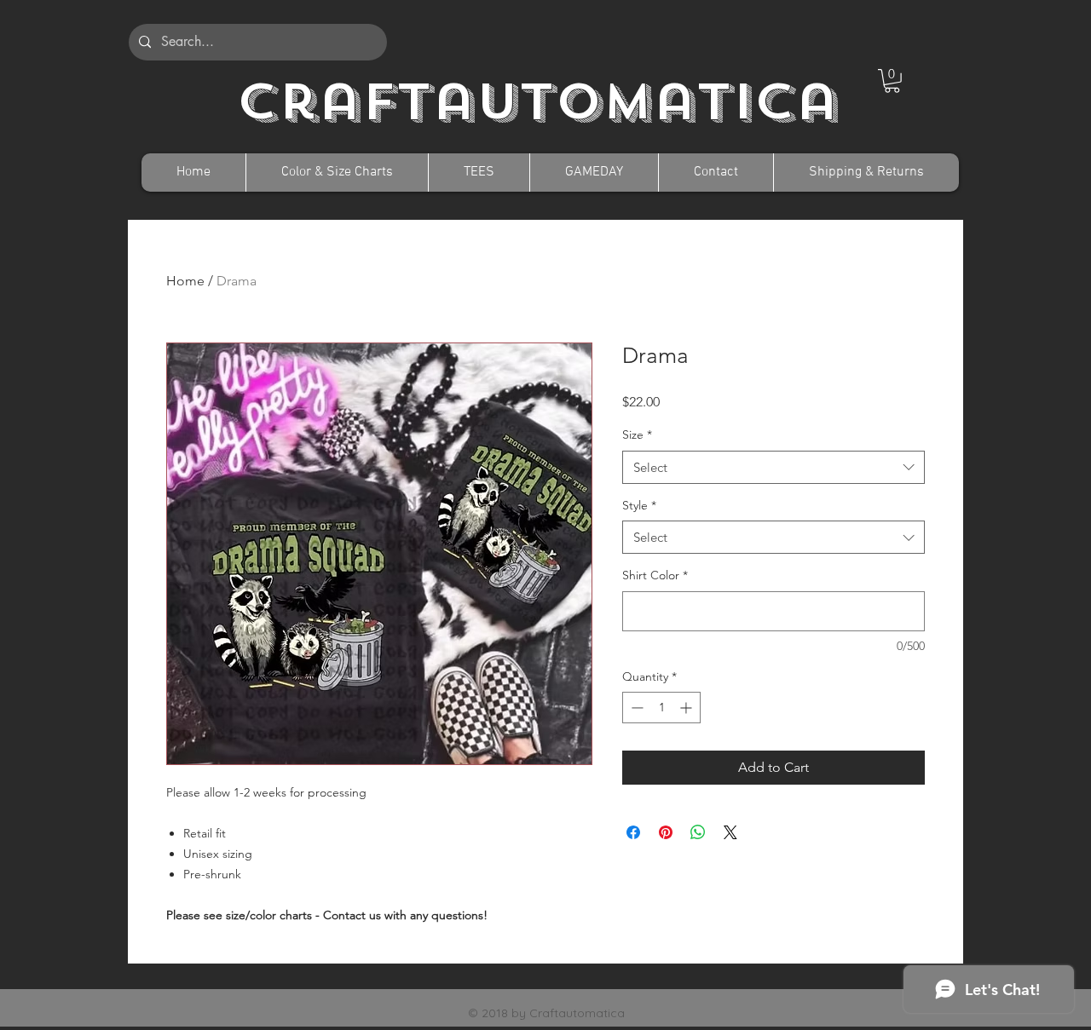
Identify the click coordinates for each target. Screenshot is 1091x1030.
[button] (892, 81)
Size (637, 434)
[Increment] (687, 707)
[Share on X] (730, 832)
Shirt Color (655, 575)
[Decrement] (635, 707)
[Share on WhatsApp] (698, 832)
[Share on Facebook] (633, 832)
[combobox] (773, 467)
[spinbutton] (661, 707)
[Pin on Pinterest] (665, 832)
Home (185, 281)
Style (639, 505)
